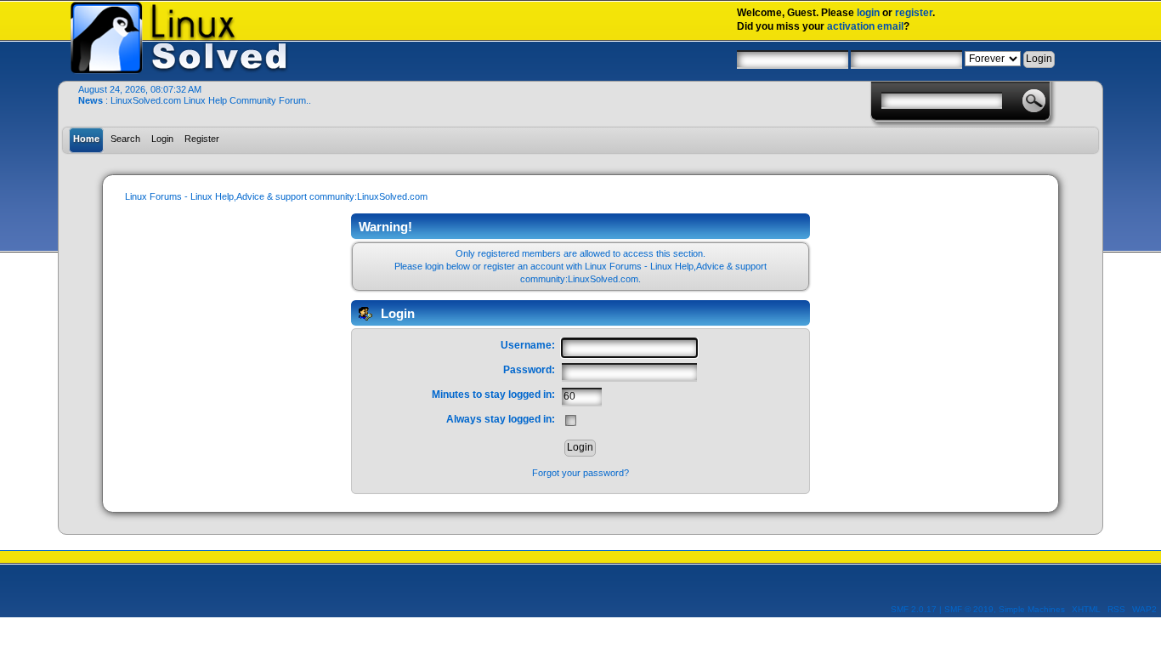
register (913, 13)
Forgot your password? (580, 473)
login (868, 13)
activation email (865, 26)
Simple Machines (1032, 609)
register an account (524, 266)
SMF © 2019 (969, 609)
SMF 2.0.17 (914, 609)
